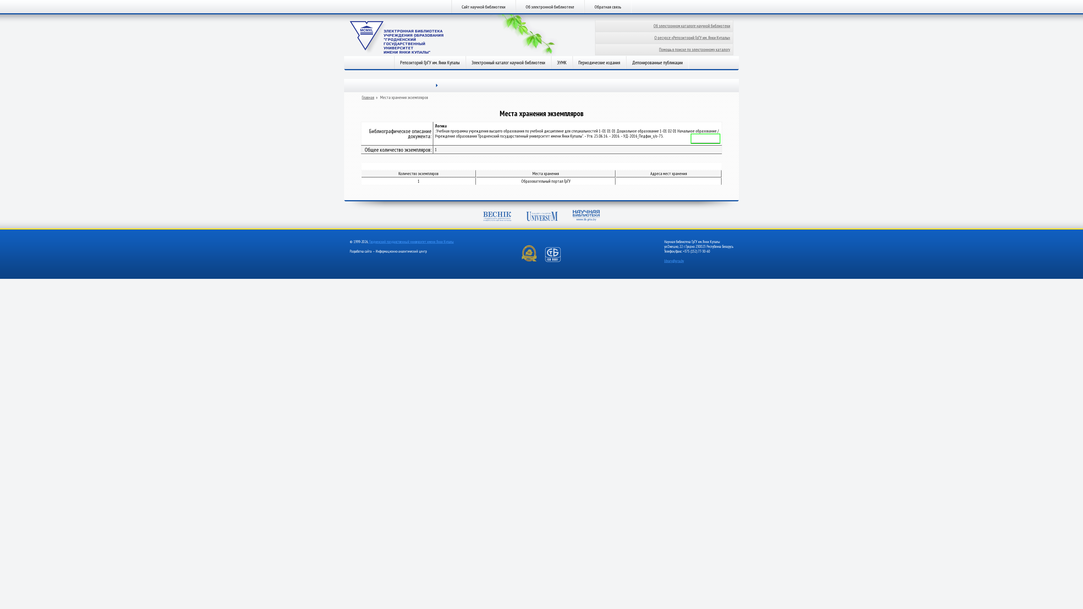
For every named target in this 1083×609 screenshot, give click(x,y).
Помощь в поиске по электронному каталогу (694, 49)
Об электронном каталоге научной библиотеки (691, 25)
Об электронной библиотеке (550, 7)
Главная (368, 97)
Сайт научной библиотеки (483, 7)
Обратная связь (608, 7)
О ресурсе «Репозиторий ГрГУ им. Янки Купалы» (692, 37)
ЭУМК (562, 62)
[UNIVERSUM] (542, 217)
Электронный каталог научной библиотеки (508, 62)
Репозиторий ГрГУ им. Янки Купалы (430, 62)
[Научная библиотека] (586, 216)
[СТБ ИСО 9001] (556, 260)
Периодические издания (599, 62)
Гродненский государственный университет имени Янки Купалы (411, 241)
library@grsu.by (674, 261)
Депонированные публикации (657, 62)
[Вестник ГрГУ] (497, 217)
